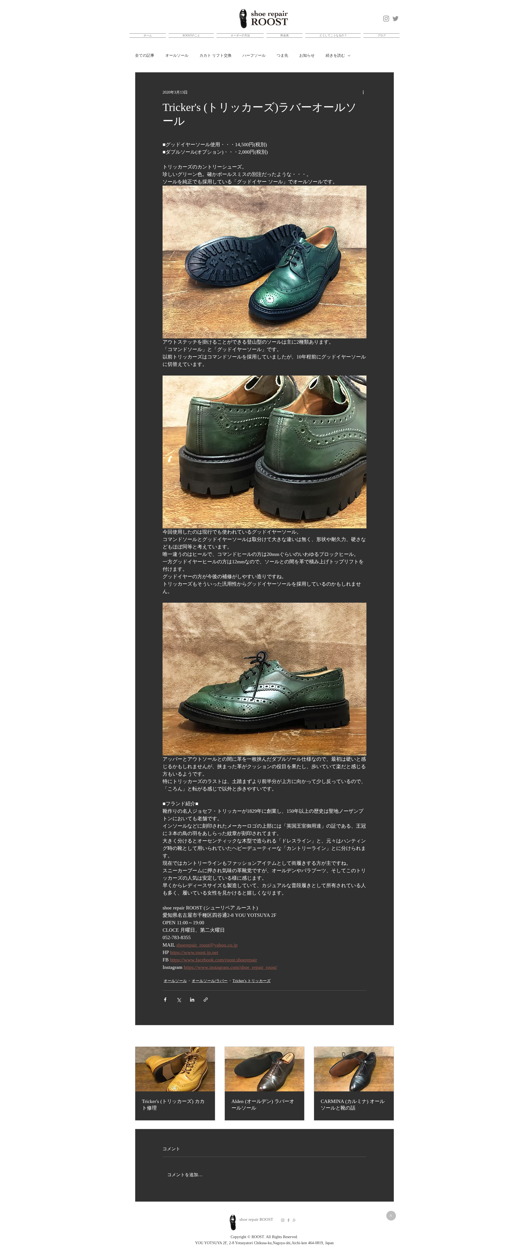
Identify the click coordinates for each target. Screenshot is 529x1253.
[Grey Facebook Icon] (288, 1220)
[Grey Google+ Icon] (294, 1220)
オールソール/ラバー (210, 981)
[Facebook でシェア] (165, 999)
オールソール (176, 55)
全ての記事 (144, 55)
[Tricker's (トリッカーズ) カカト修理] (175, 1069)
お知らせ (307, 55)
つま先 (282, 55)
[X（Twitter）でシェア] (178, 999)
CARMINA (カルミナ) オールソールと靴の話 (353, 1105)
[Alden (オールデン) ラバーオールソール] (264, 1069)
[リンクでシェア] (205, 999)
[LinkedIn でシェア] (192, 999)
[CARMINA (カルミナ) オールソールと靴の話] (354, 1069)
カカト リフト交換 (215, 55)
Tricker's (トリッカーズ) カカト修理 (173, 1105)
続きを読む (335, 55)
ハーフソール (254, 55)
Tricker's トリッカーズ (252, 981)
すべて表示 (384, 1036)
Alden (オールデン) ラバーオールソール (262, 1105)
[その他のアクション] (363, 92)
